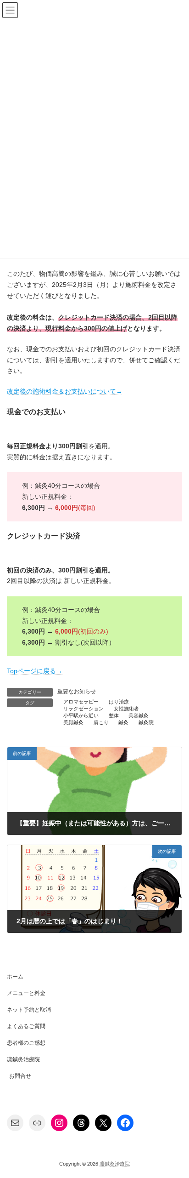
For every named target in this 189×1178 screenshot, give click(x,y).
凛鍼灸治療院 (23, 1059)
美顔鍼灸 (73, 722)
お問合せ (20, 1076)
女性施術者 (126, 708)
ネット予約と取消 (29, 1009)
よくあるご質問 (26, 1026)
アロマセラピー (81, 701)
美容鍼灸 (138, 715)
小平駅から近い (81, 715)
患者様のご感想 (26, 1043)
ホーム (15, 976)
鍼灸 (123, 722)
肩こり (101, 722)
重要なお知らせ (76, 691)
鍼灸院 (146, 722)
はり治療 (119, 701)
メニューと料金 (26, 993)
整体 (114, 715)
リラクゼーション (83, 708)
